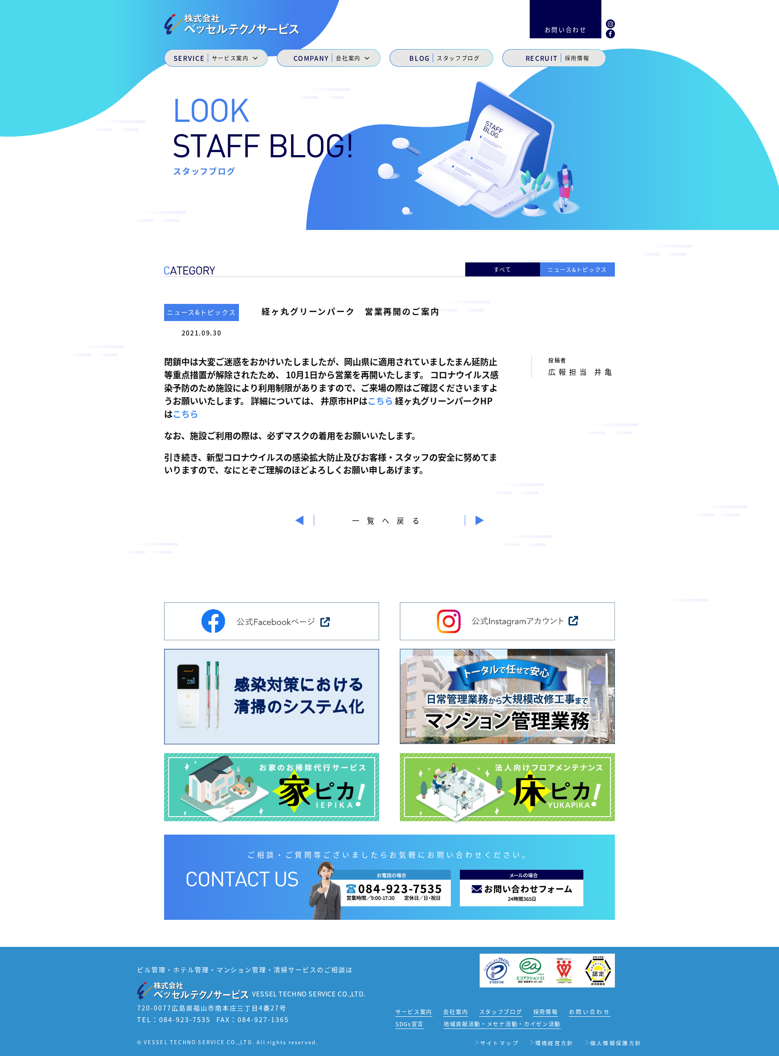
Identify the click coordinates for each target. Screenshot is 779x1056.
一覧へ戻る (389, 520)
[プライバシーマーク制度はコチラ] (496, 969)
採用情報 (545, 1011)
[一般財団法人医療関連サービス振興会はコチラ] (564, 969)
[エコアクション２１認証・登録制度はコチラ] (530, 969)
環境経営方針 (554, 1043)
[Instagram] (610, 23)
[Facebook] (610, 33)
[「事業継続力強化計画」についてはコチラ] (598, 969)
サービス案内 (413, 1011)
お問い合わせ (589, 1011)
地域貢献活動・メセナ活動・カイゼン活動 (502, 1024)
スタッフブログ (500, 1011)
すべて (503, 269)
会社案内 (455, 1011)
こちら (380, 401)
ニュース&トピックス (577, 269)
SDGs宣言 (409, 1024)
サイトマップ (499, 1043)
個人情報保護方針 (616, 1043)
